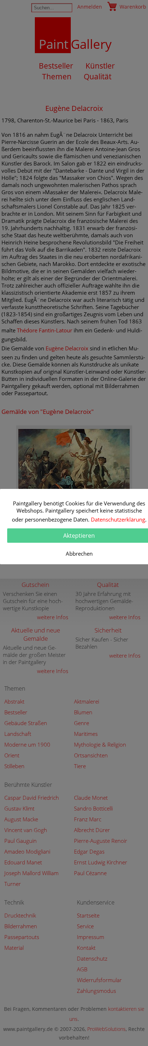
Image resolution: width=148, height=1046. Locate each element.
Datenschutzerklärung (118, 519)
